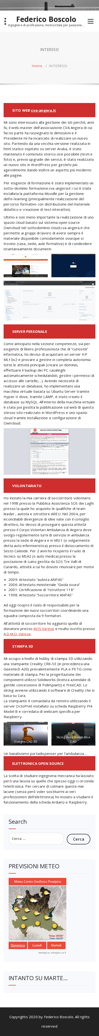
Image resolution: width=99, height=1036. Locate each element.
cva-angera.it (43, 110)
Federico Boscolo (46, 19)
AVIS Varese (43, 628)
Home (37, 65)
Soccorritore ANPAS (54, 594)
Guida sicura (68, 584)
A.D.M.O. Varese (17, 633)
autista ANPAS (50, 579)
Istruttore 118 (60, 589)
